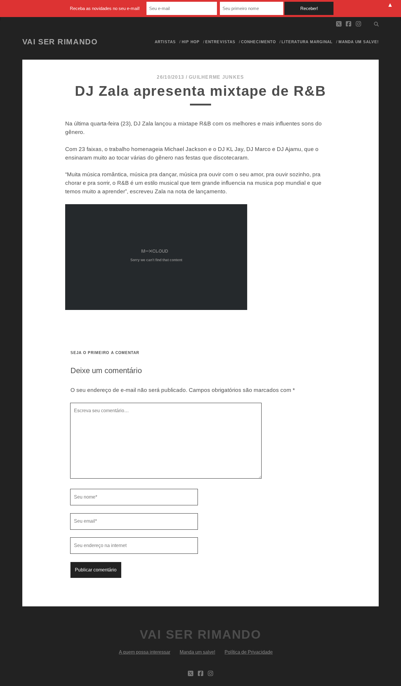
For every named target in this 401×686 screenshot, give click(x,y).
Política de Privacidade (249, 652)
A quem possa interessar (144, 652)
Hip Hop (191, 42)
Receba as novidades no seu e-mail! (105, 8)
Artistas (165, 42)
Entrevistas (220, 42)
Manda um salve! (358, 42)
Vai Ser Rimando (59, 41)
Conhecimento (258, 42)
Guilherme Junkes (216, 77)
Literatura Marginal (307, 42)
